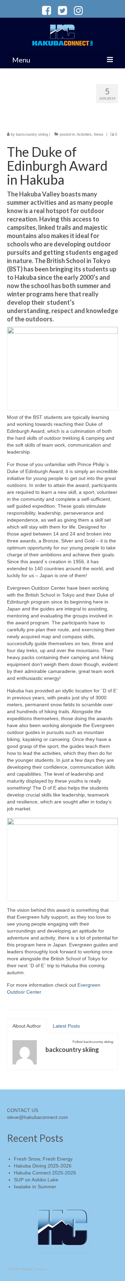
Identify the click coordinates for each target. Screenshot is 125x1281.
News (98, 134)
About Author (26, 1026)
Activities (84, 134)
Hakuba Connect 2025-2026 (45, 1172)
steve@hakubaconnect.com (37, 1117)
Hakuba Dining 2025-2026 (43, 1166)
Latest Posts (66, 1026)
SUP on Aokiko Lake (36, 1179)
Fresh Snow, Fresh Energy (43, 1159)
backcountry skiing (32, 134)
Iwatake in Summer (35, 1186)
